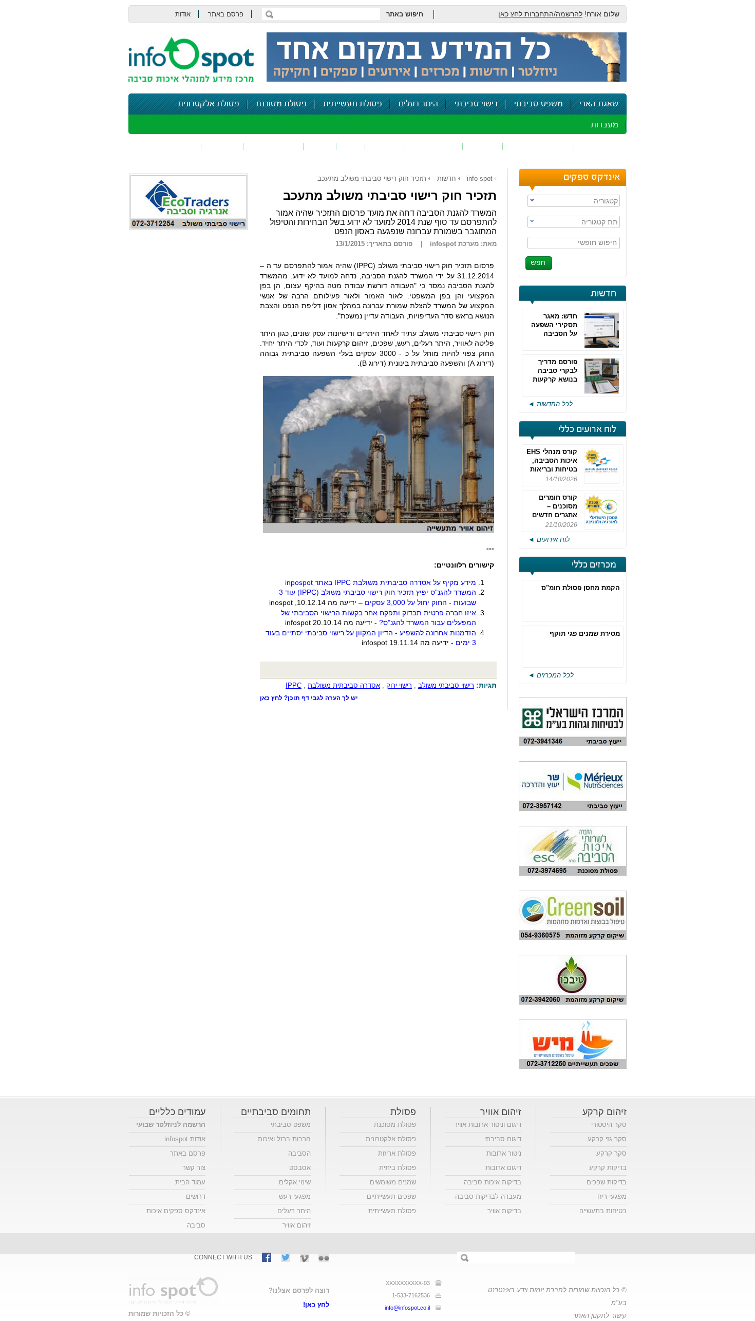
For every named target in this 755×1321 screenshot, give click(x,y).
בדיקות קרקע (608, 1168)
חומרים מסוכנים (538, 146)
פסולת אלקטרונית (208, 104)
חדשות (603, 294)
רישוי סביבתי (476, 104)
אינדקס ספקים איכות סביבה (175, 1218)
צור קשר (193, 1168)
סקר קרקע (611, 1153)
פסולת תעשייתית (352, 104)
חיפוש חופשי (597, 242)
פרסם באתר (225, 14)
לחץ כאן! (316, 1305)
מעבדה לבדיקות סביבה (488, 1196)
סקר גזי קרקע (607, 1139)
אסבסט (300, 1168)
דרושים (195, 1196)
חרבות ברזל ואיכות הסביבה (284, 1146)
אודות (183, 14)
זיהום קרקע (434, 146)
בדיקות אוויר (504, 1211)
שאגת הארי (598, 104)
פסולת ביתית (397, 1168)
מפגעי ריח (612, 1196)
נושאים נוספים (168, 146)
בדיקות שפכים (607, 1182)
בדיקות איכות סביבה (492, 1182)
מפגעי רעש (295, 1196)
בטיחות (222, 146)
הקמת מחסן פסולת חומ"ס (580, 588)
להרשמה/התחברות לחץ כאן (540, 14)
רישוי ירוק (399, 685)
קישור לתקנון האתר (600, 1315)
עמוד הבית (190, 1182)
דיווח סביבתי (273, 146)
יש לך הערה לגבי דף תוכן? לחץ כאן (309, 698)
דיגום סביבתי (502, 1139)
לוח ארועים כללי (587, 429)
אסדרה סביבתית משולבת (344, 685)
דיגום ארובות (503, 1168)
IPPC (293, 685)
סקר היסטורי (609, 1124)
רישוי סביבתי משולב (446, 685)
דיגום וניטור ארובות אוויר (487, 1124)
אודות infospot (184, 1139)
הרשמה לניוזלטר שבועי (170, 1124)
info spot (480, 178)
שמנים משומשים (393, 1182)
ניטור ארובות (503, 1153)
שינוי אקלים (295, 1182)
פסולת (385, 146)
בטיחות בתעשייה (603, 1211)
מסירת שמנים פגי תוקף (585, 633)
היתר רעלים (418, 104)
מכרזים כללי (594, 565)
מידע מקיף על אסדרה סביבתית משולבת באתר (380, 582)
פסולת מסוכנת (281, 104)
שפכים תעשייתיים (391, 1196)
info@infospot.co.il (407, 1308)
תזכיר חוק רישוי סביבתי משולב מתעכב (371, 178)
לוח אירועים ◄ (549, 539)
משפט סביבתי (538, 104)
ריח (350, 146)
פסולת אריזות (397, 1153)
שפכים (482, 146)
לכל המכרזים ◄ (551, 675)
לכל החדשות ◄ (550, 404)
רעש (320, 146)
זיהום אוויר (600, 146)
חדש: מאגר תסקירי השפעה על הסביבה (554, 324)
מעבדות (604, 125)
